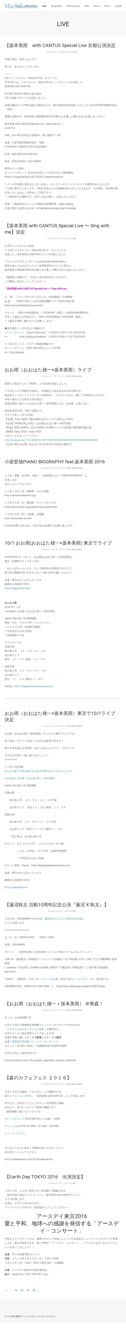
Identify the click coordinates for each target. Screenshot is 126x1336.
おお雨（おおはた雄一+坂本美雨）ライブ (48, 369)
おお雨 (118, 6)
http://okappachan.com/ (18, 588)
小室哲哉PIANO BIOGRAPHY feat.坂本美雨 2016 (55, 461)
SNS (86, 5)
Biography (56, 6)
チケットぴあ (12, 1126)
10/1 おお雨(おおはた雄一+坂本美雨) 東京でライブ (58, 543)
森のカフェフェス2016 (17, 1095)
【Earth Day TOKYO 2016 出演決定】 (45, 1176)
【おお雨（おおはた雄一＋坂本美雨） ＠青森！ (54, 1003)
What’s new (31, 6)
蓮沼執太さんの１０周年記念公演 (63, 918)
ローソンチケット (14, 332)
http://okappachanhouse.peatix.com (33, 686)
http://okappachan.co (16, 887)
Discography (73, 5)
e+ (7, 336)
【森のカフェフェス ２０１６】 (38, 1077)
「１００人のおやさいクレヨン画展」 (25, 1029)
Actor (107, 6)
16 (21, 1290)
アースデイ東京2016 (62, 1216)
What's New (76, 376)
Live (44, 6)
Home (18, 6)
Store (97, 6)
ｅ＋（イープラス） (16, 1133)
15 (15, 1290)
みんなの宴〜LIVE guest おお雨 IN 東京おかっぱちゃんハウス (39, 771)
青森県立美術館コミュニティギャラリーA (35, 1041)
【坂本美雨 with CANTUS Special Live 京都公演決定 (60, 45)
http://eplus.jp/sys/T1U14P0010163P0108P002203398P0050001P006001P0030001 (51, 440)
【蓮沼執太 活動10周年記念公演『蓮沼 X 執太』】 (57, 904)
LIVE (75, 52)
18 (33, 1290)
